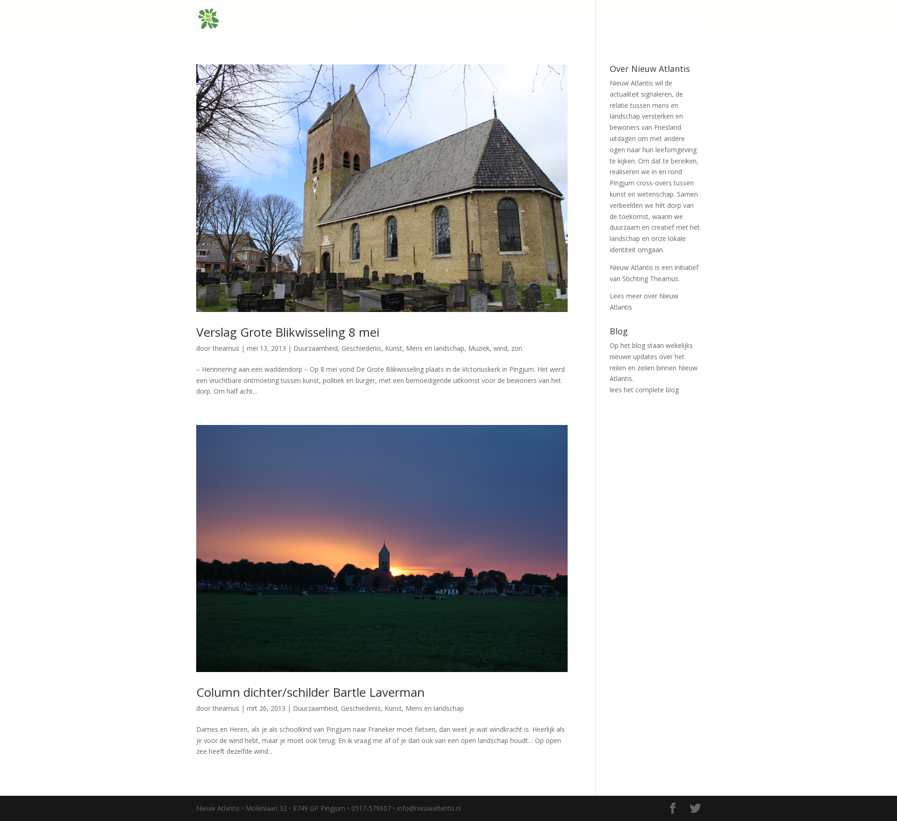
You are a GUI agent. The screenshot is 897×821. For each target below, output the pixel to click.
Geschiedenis (361, 348)
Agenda (652, 19)
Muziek (479, 348)
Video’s (617, 19)
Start (369, 19)
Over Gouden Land (491, 19)
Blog (588, 19)
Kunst (393, 348)
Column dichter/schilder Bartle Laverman (310, 692)
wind (500, 348)
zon (516, 348)
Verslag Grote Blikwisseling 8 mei (287, 332)
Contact (688, 19)
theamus (226, 348)
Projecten (545, 19)
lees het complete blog (644, 389)
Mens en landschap (435, 348)
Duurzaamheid (315, 348)
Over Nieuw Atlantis (420, 19)
